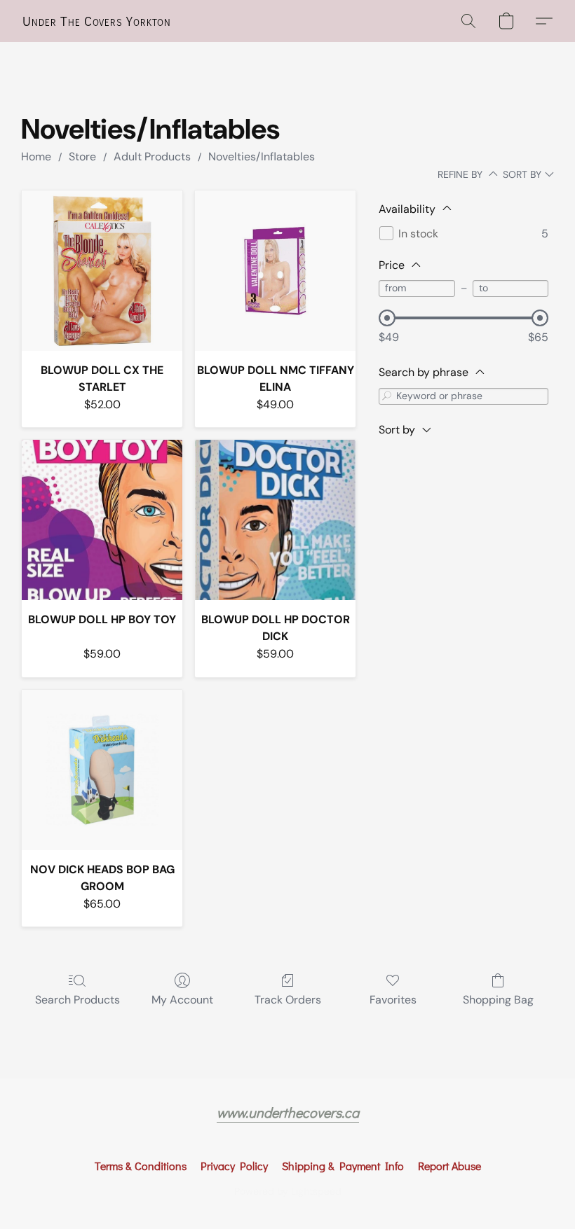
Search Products (77, 999)
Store (82, 156)
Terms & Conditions (141, 1165)
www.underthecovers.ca (288, 1112)
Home (36, 156)
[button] (96, 21)
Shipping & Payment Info (343, 1165)
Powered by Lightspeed (287, 1191)
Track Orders (288, 999)
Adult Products (152, 156)
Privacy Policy (234, 1165)
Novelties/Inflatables (261, 156)
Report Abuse (449, 1165)
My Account (182, 999)
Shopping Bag (498, 999)
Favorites (393, 999)
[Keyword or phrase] (387, 396)
